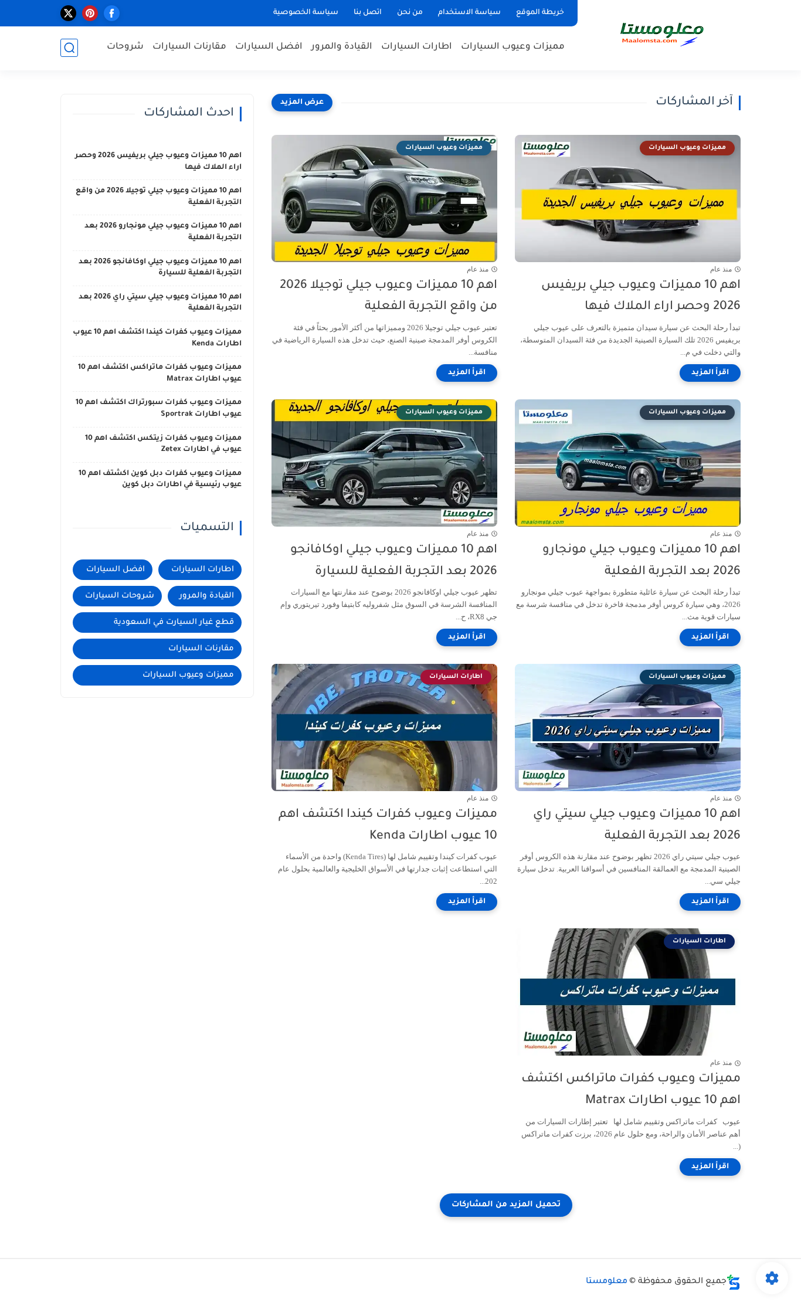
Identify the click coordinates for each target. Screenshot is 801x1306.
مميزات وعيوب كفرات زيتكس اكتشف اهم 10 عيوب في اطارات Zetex (163, 444)
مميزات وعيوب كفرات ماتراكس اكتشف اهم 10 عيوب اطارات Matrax (631, 1090)
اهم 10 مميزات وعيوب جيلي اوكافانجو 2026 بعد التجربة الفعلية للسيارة (393, 561)
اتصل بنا (368, 13)
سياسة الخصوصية (305, 13)
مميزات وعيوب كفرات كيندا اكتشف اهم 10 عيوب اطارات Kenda (388, 825)
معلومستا (606, 1282)
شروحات (125, 47)
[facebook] (112, 13)
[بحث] (69, 48)
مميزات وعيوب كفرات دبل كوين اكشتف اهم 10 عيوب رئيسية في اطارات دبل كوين (160, 480)
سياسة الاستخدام (469, 13)
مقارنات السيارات (189, 47)
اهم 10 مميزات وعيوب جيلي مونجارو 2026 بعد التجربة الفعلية (641, 561)
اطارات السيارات (416, 47)
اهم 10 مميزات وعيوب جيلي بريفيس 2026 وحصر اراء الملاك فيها (641, 296)
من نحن (410, 13)
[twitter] (68, 13)
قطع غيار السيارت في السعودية (174, 622)
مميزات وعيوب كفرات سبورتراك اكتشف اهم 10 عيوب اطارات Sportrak (159, 409)
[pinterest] (90, 13)
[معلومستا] (661, 34)
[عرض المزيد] (301, 102)
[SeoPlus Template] (734, 1282)
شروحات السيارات (119, 596)
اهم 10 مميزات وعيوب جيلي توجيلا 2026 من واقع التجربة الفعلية (388, 296)
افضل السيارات (269, 47)
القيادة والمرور (341, 47)
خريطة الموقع (540, 13)
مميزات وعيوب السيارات (513, 47)
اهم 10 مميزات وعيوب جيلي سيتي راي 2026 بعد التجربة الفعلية (637, 825)
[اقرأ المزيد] (710, 373)
